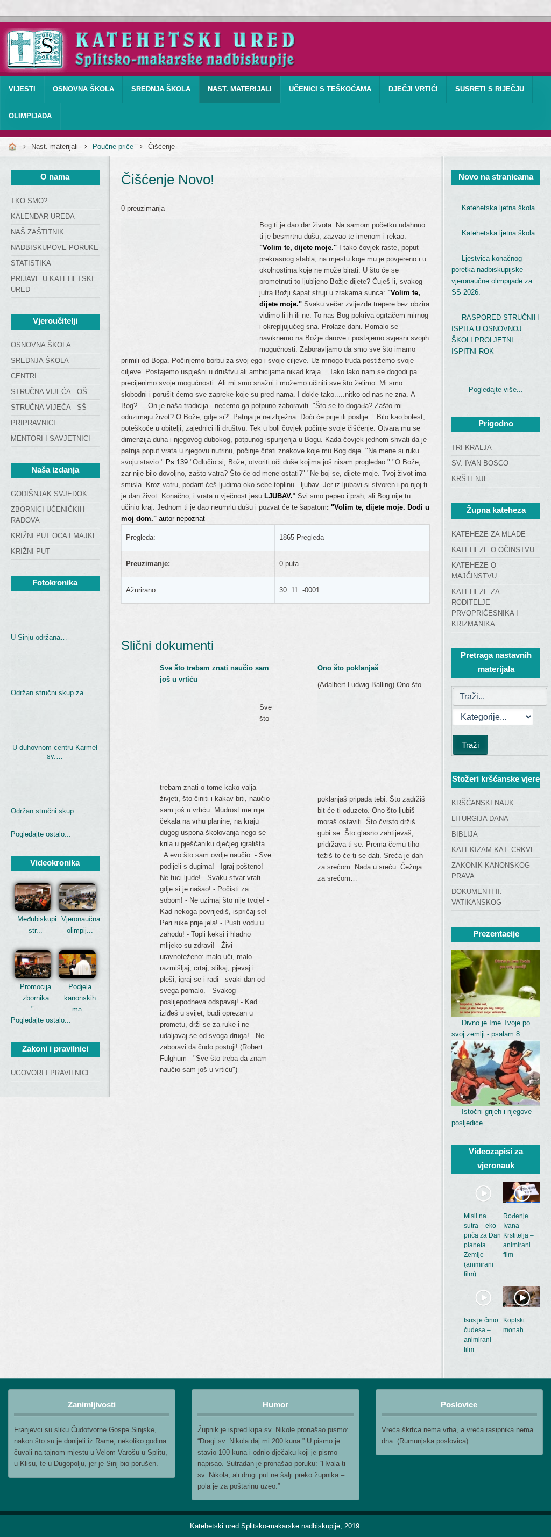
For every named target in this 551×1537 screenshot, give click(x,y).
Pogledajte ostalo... (41, 834)
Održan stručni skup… (46, 811)
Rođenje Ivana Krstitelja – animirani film (518, 1235)
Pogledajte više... (496, 389)
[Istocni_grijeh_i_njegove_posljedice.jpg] (495, 1073)
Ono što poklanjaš (347, 668)
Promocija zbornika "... (35, 998)
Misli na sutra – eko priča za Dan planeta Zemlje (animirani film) (482, 1245)
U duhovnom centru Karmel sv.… (54, 752)
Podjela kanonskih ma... (80, 998)
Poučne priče (113, 146)
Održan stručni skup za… (50, 693)
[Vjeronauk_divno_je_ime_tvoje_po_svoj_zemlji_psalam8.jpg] (495, 983)
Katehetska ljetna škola (498, 208)
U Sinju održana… (39, 637)
